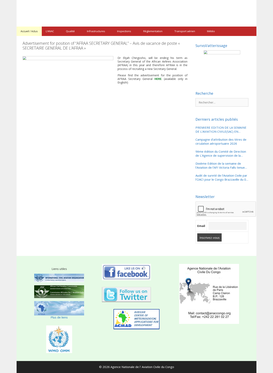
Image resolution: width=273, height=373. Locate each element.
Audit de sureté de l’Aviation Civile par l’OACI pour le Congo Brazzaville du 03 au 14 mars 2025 (221, 177)
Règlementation (152, 31)
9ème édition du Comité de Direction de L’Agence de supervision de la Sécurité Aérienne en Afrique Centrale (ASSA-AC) (221, 153)
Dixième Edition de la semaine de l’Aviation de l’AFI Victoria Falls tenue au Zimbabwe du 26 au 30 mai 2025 (220, 165)
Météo (211, 31)
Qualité (70, 31)
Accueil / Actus (29, 31)
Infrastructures (96, 31)
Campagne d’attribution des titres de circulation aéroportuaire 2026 (220, 141)
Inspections (124, 31)
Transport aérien (184, 31)
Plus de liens (59, 317)
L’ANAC (50, 31)
